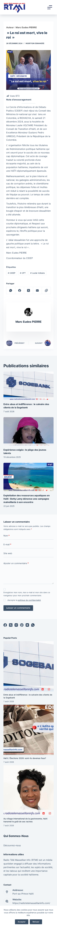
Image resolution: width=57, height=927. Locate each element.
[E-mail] (37, 290)
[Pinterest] (22, 625)
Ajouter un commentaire (16, 563)
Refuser (36, 922)
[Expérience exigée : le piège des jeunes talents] (28, 431)
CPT (23, 273)
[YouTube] (27, 625)
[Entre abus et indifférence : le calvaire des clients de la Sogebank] (28, 386)
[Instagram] (16, 625)
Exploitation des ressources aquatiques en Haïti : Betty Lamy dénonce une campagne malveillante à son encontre (26, 498)
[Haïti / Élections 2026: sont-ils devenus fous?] (28, 730)
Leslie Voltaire (37, 273)
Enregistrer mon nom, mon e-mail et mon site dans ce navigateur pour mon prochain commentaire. (26, 593)
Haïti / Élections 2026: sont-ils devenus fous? (24, 758)
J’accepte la (24, 600)
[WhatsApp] (10, 290)
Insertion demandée (35, 43)
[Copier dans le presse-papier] (46, 290)
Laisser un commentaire (18, 608)
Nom (6, 535)
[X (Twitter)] (28, 290)
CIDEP (11, 273)
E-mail (7, 544)
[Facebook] (19, 290)
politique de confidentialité (29, 600)
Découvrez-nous (12, 845)
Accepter (22, 922)
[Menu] (49, 7)
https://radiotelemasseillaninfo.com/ (31, 903)
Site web (7, 553)
